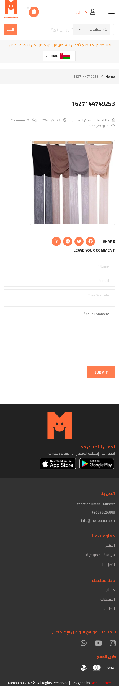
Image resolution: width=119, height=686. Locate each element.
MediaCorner (101, 682)
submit (101, 372)
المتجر (110, 545)
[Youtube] (98, 642)
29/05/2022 (51, 120)
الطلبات (109, 608)
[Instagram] (112, 642)
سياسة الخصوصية (100, 554)
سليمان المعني (84, 120)
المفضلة (107, 599)
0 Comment (20, 120)
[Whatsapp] (83, 642)
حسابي (109, 589)
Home (110, 76)
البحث (10, 29)
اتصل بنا (108, 564)
